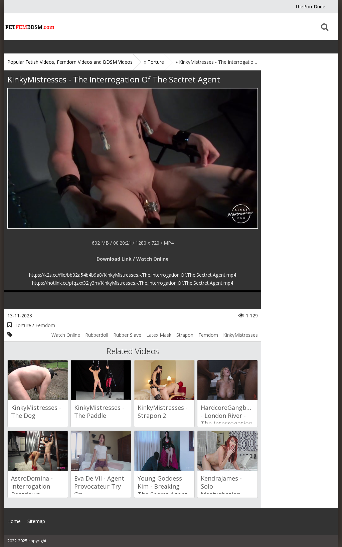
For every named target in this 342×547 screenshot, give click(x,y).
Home (29, 26)
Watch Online (65, 335)
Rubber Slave (127, 335)
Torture (23, 325)
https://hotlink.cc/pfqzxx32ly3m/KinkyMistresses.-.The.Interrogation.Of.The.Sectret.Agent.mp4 (132, 283)
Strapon (184, 335)
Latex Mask (158, 335)
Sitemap (36, 521)
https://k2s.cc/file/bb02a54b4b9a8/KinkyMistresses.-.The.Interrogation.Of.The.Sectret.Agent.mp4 (132, 275)
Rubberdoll (96, 335)
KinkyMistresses (240, 335)
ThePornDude (310, 6)
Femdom (45, 325)
